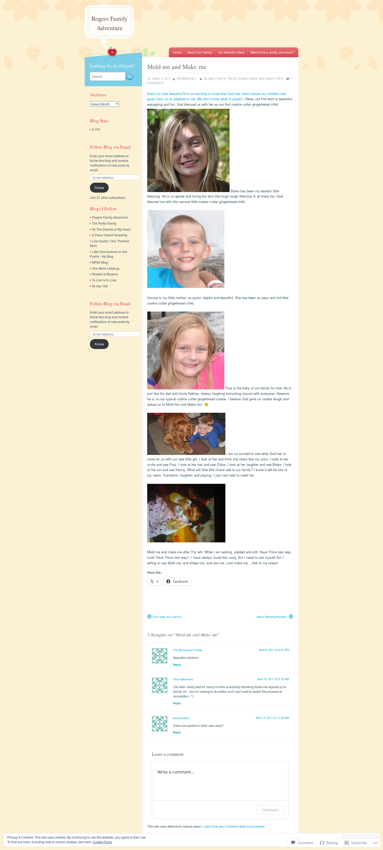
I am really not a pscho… (166, 616)
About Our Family (199, 52)
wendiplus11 (186, 78)
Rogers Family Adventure (109, 23)
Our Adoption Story (231, 52)
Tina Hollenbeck (183, 679)
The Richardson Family (187, 650)
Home (177, 52)
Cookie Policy (102, 842)
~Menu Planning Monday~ (273, 616)
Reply (177, 665)
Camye (220, 78)
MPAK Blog (100, 262)
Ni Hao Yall (100, 286)
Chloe (232, 78)
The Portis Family (104, 223)
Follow (99, 187)
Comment (270, 810)
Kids (253, 78)
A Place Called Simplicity (109, 235)
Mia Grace (267, 78)
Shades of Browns (105, 274)
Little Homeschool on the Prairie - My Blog (108, 253)
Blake (209, 78)
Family (243, 78)
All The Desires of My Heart (111, 229)
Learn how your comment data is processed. (234, 826)
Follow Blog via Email (110, 147)
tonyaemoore (181, 718)
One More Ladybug (105, 268)
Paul (279, 78)
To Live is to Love (104, 280)
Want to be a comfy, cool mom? (272, 52)
